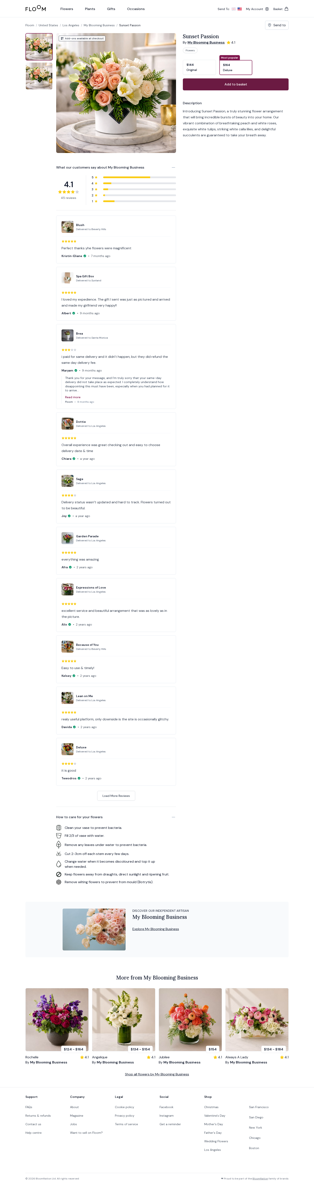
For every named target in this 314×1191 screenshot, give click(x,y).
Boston (254, 1148)
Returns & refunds (38, 1116)
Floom (29, 25)
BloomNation (260, 1178)
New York (255, 1127)
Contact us (33, 1124)
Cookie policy (124, 1107)
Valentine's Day (214, 1116)
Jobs (73, 1124)
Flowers (190, 50)
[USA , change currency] (240, 9)
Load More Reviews (116, 796)
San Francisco (259, 1107)
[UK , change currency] (234, 9)
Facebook (166, 1107)
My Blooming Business (99, 25)
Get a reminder (170, 1124)
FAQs (28, 1107)
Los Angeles (212, 1150)
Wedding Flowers (216, 1141)
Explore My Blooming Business (155, 929)
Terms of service (126, 1124)
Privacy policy (124, 1116)
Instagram (167, 1116)
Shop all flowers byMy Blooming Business (157, 1074)
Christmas (211, 1107)
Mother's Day (213, 1124)
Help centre (33, 1133)
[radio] (199, 65)
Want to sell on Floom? (86, 1133)
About (74, 1107)
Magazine (76, 1116)
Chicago (255, 1138)
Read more (73, 397)
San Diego (256, 1117)
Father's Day (213, 1133)
